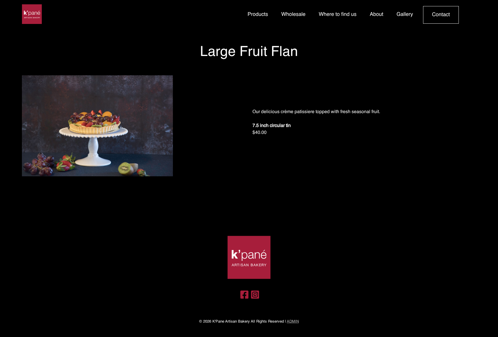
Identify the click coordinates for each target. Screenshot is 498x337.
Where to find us (337, 14)
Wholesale (293, 14)
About (376, 14)
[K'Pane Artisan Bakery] (32, 14)
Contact (441, 14)
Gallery (405, 14)
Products (258, 14)
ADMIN (293, 321)
